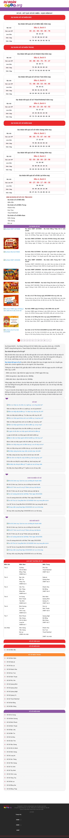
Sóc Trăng (22, 589)
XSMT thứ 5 (46, 603)
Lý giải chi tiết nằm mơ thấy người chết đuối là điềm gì (22, 435)
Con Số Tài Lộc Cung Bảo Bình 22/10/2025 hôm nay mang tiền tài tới (27, 504)
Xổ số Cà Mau (10, 737)
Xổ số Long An (10, 755)
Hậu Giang (22, 618)
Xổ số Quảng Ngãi (12, 691)
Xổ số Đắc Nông (11, 706)
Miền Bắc (11, 202)
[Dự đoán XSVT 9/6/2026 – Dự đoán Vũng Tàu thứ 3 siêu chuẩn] (11, 287)
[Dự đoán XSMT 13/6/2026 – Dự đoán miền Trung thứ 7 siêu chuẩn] (12, 260)
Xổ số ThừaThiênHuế (12, 699)
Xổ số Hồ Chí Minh (12, 748)
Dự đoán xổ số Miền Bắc (16, 200)
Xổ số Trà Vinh (10, 766)
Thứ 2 (6, 567)
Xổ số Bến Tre (10, 733)
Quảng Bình (46, 598)
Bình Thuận (22, 598)
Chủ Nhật (7, 627)
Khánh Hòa (11, 207)
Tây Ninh (22, 601)
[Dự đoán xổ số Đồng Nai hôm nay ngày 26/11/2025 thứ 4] (11, 321)
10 (44, 340)
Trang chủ (18, 814)
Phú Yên (45, 567)
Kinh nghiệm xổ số (34, 478)
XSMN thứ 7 (22, 624)
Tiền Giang (11, 220)
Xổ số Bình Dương (12, 718)
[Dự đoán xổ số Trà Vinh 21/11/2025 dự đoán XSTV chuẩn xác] (14, 330)
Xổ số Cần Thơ (11, 740)
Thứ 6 (6, 606)
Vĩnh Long (22, 610)
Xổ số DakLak (10, 662)
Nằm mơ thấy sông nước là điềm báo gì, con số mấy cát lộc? (24, 448)
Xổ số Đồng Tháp (11, 789)
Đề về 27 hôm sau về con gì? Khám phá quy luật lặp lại (23, 491)
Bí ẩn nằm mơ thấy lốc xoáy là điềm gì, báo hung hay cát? (24, 461)
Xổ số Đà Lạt (10, 781)
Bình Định (45, 596)
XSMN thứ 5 (22, 603)
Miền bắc (7, 564)
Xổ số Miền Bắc (11, 649)
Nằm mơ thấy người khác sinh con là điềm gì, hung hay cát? (24, 422)
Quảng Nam (46, 579)
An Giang (22, 596)
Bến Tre (21, 579)
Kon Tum (10, 210)
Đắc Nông (45, 620)
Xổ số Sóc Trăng (11, 759)
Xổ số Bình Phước (11, 722)
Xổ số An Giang (11, 715)
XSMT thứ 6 (46, 610)
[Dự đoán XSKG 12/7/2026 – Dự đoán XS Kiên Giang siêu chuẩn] (11, 243)
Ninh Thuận (46, 608)
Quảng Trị (45, 601)
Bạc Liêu (21, 577)
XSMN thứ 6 (22, 612)
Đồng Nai (22, 591)
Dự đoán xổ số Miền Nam (16, 215)
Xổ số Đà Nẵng (11, 702)
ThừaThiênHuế (13, 213)
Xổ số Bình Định (11, 658)
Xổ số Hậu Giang (11, 744)
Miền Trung (46, 564)
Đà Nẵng (45, 589)
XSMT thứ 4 (46, 591)
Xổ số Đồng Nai (11, 785)
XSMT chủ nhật (47, 636)
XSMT (17, 830)
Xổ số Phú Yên (10, 680)
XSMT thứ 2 (46, 572)
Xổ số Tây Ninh (11, 770)
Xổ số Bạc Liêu (11, 729)
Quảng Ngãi (46, 616)
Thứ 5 (6, 596)
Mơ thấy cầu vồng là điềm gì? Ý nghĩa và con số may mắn (24, 468)
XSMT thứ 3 (46, 581)
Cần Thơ (21, 587)
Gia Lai (45, 606)
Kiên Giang (11, 218)
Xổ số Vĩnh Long (11, 774)
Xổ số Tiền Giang (11, 763)
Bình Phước (22, 616)
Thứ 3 (6, 577)
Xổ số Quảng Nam (12, 688)
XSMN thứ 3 (22, 583)
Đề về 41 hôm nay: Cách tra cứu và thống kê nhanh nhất (23, 484)
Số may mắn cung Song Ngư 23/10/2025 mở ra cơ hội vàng (24, 510)
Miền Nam (22, 564)
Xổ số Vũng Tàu (11, 777)
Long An (21, 622)
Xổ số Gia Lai (10, 665)
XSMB (17, 819)
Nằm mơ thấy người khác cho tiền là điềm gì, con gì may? (24, 428)
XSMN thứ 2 (22, 574)
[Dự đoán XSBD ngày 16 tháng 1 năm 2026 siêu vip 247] (14, 309)
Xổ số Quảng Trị (11, 695)
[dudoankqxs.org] (13, 3)
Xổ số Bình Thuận (11, 726)
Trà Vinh (21, 608)
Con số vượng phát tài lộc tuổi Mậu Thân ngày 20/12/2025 (24, 497)
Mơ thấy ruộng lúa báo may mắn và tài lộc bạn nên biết (23, 454)
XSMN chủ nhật (23, 634)
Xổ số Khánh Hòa (11, 669)
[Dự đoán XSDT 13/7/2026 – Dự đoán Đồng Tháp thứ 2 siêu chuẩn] (12, 229)
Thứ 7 (6, 616)
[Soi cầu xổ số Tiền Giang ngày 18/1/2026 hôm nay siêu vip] (11, 300)
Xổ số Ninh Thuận (11, 676)
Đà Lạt (10, 223)
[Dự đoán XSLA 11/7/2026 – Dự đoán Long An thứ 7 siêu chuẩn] (12, 251)
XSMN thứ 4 (22, 593)
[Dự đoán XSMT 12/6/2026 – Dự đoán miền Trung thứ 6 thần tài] (11, 274)
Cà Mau (21, 567)
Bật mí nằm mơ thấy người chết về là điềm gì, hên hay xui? (24, 441)
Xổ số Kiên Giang (11, 752)
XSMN (17, 825)
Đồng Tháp (22, 572)
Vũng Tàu (22, 581)
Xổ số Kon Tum (11, 673)
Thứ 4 (6, 587)
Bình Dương (22, 606)
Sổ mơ (34, 402)
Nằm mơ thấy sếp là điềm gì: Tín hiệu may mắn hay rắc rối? (24, 415)
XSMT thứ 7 (46, 622)
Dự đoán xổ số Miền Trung (17, 205)
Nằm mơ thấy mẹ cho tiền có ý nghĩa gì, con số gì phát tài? (24, 408)
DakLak (45, 577)
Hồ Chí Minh (23, 569)
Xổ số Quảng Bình (12, 684)
